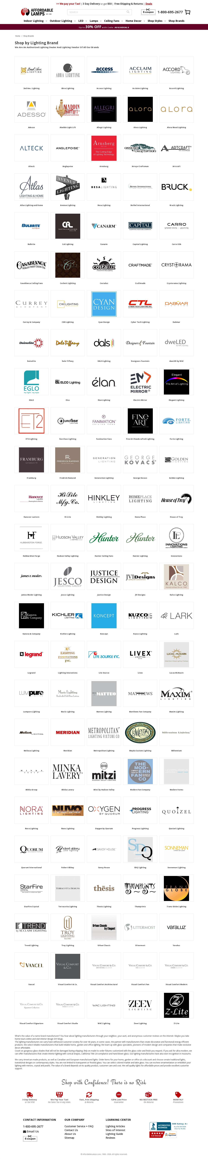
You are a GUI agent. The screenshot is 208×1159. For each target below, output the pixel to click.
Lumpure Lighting (31, 711)
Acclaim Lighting (140, 88)
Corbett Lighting (68, 283)
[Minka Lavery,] (67, 771)
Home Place (140, 517)
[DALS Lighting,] (104, 343)
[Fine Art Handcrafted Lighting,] (140, 421)
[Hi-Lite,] (67, 498)
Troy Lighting (68, 945)
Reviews (110, 1137)
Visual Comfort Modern (176, 984)
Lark (176, 634)
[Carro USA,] (176, 226)
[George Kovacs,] (140, 459)
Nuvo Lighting (67, 828)
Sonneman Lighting (177, 867)
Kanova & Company (31, 634)
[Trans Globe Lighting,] (176, 888)
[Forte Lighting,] (176, 421)
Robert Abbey (67, 867)
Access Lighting (104, 88)
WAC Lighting (104, 1023)
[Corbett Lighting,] (67, 265)
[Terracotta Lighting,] (67, 888)
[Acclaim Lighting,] (140, 70)
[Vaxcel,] (31, 966)
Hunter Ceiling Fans (104, 556)
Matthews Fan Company (140, 711)
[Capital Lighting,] (140, 226)
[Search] (128, 12)
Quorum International (31, 867)
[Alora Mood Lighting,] (176, 109)
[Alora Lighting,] (140, 109)
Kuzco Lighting (140, 634)
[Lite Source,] (104, 654)
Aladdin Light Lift (68, 127)
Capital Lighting (140, 244)
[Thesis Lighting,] (104, 888)
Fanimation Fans (104, 439)
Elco (68, 400)
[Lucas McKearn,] (176, 654)
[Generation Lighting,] (104, 459)
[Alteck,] (31, 148)
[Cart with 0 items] (188, 12)
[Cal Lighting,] (67, 226)
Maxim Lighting (176, 711)
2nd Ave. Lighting (31, 88)
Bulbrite (31, 244)
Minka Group (31, 789)
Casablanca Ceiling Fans (31, 283)
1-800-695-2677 (33, 1126)
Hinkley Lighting (104, 517)
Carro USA (176, 244)
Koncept (104, 634)
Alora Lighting (140, 127)
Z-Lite (176, 1023)
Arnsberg (104, 166)
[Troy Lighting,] (67, 927)
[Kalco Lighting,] (176, 576)
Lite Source (104, 673)
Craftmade (140, 283)
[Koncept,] (104, 615)
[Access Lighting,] (104, 70)
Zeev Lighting (140, 1023)
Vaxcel (31, 984)
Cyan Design (104, 322)
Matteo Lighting (104, 711)
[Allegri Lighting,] (104, 109)
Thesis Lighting (104, 906)
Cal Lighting (67, 244)
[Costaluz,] (104, 265)
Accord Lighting (176, 88)
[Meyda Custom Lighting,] (140, 732)
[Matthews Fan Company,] (140, 693)
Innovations (176, 556)
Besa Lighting (104, 205)
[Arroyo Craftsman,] (140, 148)
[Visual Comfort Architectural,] (104, 966)
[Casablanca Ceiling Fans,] (31, 265)
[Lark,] (176, 615)
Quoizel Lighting (176, 828)
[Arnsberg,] (104, 148)
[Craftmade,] (140, 265)
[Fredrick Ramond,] (67, 459)
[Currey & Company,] (31, 304)
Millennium (176, 750)
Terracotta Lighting (67, 906)
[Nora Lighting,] (31, 810)
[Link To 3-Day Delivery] (29, 1094)
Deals (148, 3)
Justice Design (104, 595)
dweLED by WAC (176, 361)
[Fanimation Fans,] (104, 421)
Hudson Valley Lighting (68, 556)
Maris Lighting (68, 711)
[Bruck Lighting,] (176, 187)
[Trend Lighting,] (31, 927)
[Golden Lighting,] (176, 459)
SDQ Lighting (140, 867)
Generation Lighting (104, 478)
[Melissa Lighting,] (31, 732)
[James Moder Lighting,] (31, 576)
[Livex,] (140, 654)
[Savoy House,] (104, 849)
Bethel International (140, 205)
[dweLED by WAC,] (176, 343)
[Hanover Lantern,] (31, 498)
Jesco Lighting (67, 595)
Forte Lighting (176, 439)
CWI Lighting (68, 322)
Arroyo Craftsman (140, 166)
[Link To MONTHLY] (178, 1094)
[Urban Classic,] (104, 927)
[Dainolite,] (31, 343)
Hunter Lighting (140, 556)
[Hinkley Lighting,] (104, 498)
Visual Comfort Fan (140, 984)
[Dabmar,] (176, 304)
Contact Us (71, 1130)
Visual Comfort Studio (67, 1023)
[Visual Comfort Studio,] (67, 1005)
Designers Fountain (140, 361)
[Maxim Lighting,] (176, 693)
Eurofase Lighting (67, 439)
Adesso (31, 127)
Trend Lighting (31, 945)
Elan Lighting (104, 400)
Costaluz (104, 283)
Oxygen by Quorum (104, 828)
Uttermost (140, 945)
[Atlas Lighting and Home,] (31, 187)
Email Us (32, 1131)
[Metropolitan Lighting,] (104, 732)
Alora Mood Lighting (176, 127)
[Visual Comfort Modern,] (176, 966)
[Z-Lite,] (176, 1005)
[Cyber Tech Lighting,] (140, 304)
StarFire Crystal (31, 906)
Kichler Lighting (67, 634)
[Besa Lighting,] (104, 187)
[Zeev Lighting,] (140, 1005)
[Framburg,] (31, 459)
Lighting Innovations (67, 673)
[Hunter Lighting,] (140, 537)
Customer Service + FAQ (79, 1126)
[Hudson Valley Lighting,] (67, 537)
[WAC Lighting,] (104, 1005)
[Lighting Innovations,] (67, 654)
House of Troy (176, 517)
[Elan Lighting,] (104, 382)
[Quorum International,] (31, 849)
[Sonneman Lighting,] (176, 849)
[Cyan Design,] (104, 304)
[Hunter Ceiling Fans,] (104, 537)
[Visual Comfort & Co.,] (67, 966)
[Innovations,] (176, 537)
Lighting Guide (114, 1134)
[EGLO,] (31, 382)
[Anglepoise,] (67, 148)
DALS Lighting (104, 361)
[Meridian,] (67, 732)
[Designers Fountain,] (140, 343)
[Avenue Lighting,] (67, 187)
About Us (70, 1134)
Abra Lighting (67, 88)
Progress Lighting (140, 828)
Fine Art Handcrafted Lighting (140, 439)
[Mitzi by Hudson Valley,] (104, 771)
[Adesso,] (31, 109)
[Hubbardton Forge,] (31, 537)
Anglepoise (68, 166)
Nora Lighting (31, 828)
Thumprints (140, 906)
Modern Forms (176, 789)
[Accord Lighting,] (176, 70)
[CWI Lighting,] (67, 304)
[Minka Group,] (31, 771)
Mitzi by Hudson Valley (104, 789)
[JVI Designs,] (140, 576)
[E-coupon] (148, 11)
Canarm (104, 244)
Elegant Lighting (176, 400)
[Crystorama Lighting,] (176, 265)
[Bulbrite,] (31, 226)
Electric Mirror (140, 400)
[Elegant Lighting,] (176, 382)
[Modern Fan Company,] (140, 771)
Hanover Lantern (31, 517)
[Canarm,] (104, 226)
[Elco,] (67, 382)
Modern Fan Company (140, 789)
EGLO (31, 400)
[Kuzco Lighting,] (140, 615)
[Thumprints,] (140, 888)
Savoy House (104, 867)
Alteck (31, 166)
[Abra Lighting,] (67, 70)
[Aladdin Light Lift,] (67, 109)
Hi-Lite (68, 517)
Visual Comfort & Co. (67, 984)
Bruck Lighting (176, 205)
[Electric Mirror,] (140, 382)
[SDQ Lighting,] (140, 849)
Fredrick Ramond (68, 478)
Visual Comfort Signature (31, 1023)
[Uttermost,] (140, 927)
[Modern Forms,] (176, 771)
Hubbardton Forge (31, 556)
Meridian (68, 750)
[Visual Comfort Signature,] (31, 1005)
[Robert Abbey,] (67, 849)
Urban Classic (104, 945)
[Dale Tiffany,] (67, 343)
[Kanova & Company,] (31, 615)
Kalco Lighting (176, 595)
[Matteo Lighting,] (104, 693)
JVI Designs (140, 595)
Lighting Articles (115, 1126)
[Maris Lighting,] (67, 693)
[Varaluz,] (176, 927)
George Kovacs (140, 478)
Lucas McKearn (177, 673)
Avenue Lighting (67, 205)
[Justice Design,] (104, 576)
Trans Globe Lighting (176, 906)
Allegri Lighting (104, 127)
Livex (140, 673)
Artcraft (176, 166)
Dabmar (176, 322)
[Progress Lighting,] (140, 810)
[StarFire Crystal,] (31, 888)
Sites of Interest (115, 1130)
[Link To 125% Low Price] (119, 1094)
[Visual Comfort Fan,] (140, 966)
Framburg (31, 478)
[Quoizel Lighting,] (176, 810)
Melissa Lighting (31, 750)
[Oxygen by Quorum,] (104, 810)
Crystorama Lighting (176, 283)
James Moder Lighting (31, 595)
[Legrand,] (31, 654)
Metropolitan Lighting (104, 750)
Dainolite (31, 361)
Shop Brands (176, 20)
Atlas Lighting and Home (31, 205)
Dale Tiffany (68, 361)
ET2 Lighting (31, 439)
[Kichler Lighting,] (67, 615)
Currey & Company (31, 322)
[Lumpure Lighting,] (31, 693)
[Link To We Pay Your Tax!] (59, 1094)
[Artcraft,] (176, 148)
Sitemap (69, 1137)
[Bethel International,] (140, 187)
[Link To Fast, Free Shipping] (89, 1094)
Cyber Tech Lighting (140, 322)
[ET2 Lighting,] (31, 421)
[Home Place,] (140, 498)
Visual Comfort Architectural (104, 984)
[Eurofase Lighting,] (67, 421)
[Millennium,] (176, 732)
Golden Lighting (176, 478)
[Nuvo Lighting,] (67, 810)
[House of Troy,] (176, 498)
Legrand (31, 673)
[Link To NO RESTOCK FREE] (148, 1094)
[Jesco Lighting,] (67, 576)
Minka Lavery (68, 789)
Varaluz (176, 945)
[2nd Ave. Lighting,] (31, 70)
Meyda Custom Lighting (140, 750)
